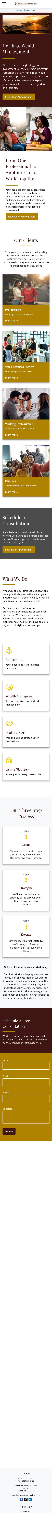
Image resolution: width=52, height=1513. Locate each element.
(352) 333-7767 (29, 1478)
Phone (6, 1092)
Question (7, 1108)
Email (5, 1076)
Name (6, 1059)
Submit (9, 1131)
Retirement (26, 1511)
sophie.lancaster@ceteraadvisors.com (26, 1495)
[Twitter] (26, 1499)
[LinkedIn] (30, 1499)
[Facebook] (21, 1499)
